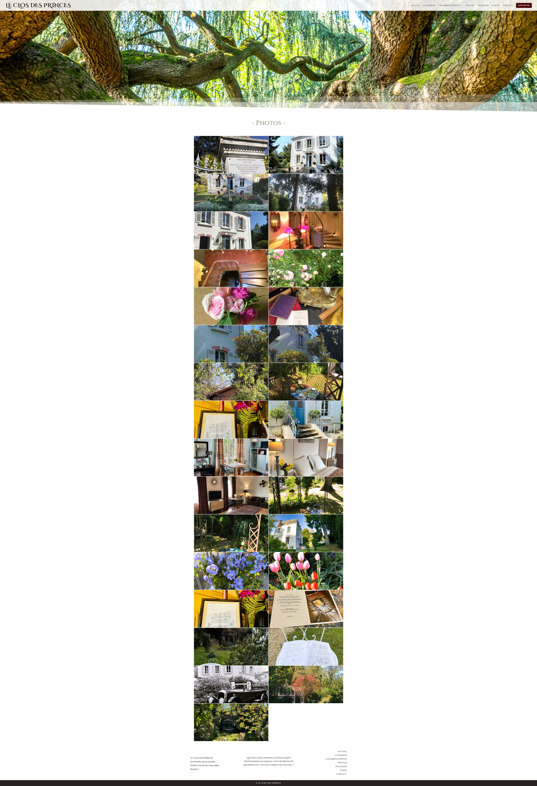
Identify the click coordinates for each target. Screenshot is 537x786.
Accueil (342, 751)
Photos (342, 762)
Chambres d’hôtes (336, 758)
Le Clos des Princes (38, 5)
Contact (341, 774)
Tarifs (343, 770)
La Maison (341, 755)
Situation (341, 766)
